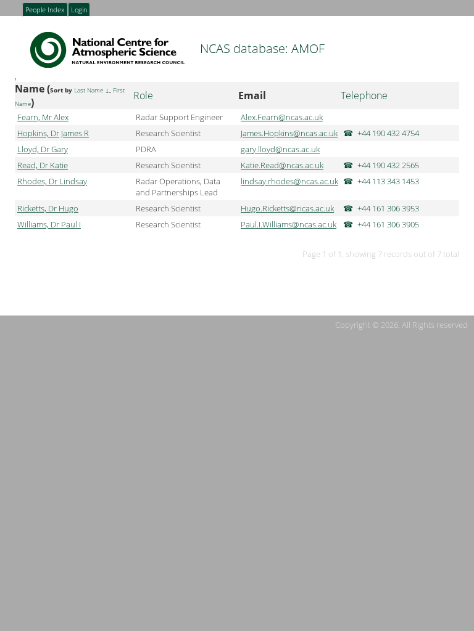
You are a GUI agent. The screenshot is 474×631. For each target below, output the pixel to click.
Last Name (88, 90)
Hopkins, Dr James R (53, 133)
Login (79, 10)
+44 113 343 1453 (388, 181)
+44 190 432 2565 (388, 165)
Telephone (364, 95)
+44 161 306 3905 (388, 224)
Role (143, 95)
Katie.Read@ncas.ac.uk (282, 165)
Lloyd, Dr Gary (42, 149)
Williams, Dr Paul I (49, 224)
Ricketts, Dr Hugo (47, 208)
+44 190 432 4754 (388, 133)
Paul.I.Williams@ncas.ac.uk (288, 224)
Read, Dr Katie (42, 165)
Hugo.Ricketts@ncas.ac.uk (287, 208)
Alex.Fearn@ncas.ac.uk (282, 117)
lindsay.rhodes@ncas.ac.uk (289, 181)
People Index (44, 10)
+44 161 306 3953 (388, 208)
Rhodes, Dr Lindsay (52, 181)
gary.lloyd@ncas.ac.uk (280, 149)
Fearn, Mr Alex (43, 117)
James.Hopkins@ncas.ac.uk (289, 133)
